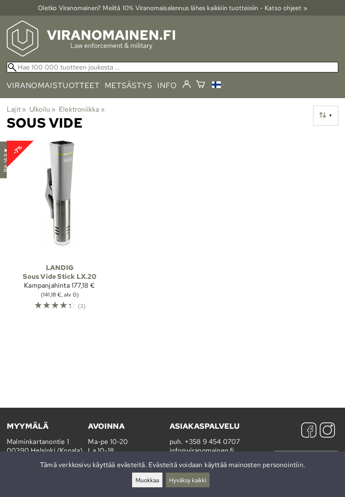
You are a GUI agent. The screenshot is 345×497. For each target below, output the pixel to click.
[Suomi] (218, 85)
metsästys (128, 85)
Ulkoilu (42, 109)
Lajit (16, 109)
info (167, 85)
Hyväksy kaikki (187, 480)
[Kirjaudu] (186, 84)
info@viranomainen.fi (202, 450)
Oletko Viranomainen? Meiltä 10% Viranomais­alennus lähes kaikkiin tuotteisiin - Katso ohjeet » (172, 8)
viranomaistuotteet (53, 85)
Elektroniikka (82, 109)
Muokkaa (147, 480)
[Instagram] (327, 431)
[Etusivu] (91, 54)
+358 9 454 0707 (212, 441)
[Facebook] (308, 431)
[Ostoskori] (200, 85)
